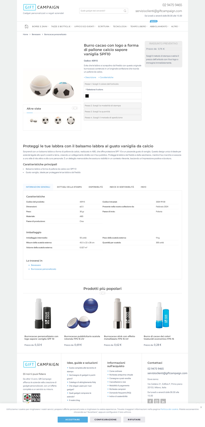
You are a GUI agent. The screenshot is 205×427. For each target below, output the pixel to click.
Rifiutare (134, 419)
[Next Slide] (76, 108)
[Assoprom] (32, 397)
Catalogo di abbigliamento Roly (82, 382)
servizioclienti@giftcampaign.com (159, 11)
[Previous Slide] (73, 108)
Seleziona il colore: (94, 89)
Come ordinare (115, 371)
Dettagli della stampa (69, 187)
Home (25, 34)
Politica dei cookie (169, 409)
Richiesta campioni (117, 389)
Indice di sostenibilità (122, 187)
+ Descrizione (90, 77)
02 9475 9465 (172, 5)
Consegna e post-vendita (120, 378)
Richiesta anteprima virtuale (121, 375)
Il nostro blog (74, 400)
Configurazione (106, 419)
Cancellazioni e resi (117, 382)
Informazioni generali (38, 187)
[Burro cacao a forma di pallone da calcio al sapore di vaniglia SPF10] (52, 73)
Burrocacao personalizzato (55, 34)
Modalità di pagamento (119, 385)
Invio (143, 187)
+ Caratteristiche (105, 77)
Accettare (72, 419)
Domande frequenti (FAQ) (120, 393)
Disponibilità (96, 187)
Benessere (36, 34)
